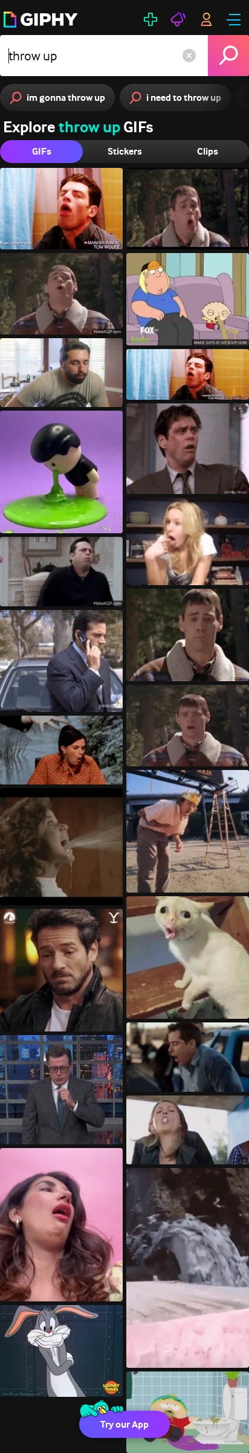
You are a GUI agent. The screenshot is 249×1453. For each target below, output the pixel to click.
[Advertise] (178, 19)
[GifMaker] (150, 19)
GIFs (41, 151)
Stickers (125, 151)
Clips (207, 151)
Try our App (124, 1424)
